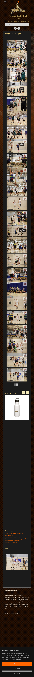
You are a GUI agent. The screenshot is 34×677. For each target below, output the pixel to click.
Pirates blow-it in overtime (12, 540)
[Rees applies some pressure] (17, 246)
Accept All (17, 664)
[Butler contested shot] (17, 232)
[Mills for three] (17, 374)
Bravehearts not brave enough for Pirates (17, 539)
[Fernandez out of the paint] (17, 275)
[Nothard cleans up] (17, 203)
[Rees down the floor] (17, 303)
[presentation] (23, 392)
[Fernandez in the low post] (17, 175)
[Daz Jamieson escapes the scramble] (17, 89)
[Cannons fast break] (17, 360)
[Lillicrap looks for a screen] (17, 161)
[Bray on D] (17, 260)
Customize (17, 668)
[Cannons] (17, 289)
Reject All (17, 673)
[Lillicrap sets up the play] (17, 562)
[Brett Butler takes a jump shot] (17, 47)
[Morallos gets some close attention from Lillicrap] (17, 218)
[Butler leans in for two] (17, 189)
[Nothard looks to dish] (17, 332)
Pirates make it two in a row (13, 537)
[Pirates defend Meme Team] (17, 132)
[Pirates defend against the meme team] (17, 104)
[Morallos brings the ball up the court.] (17, 146)
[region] (17, 662)
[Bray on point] (17, 317)
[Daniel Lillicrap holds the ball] (17, 75)
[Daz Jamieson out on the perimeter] (17, 118)
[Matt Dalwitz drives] (17, 61)
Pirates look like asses (11, 542)
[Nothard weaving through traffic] (17, 346)
